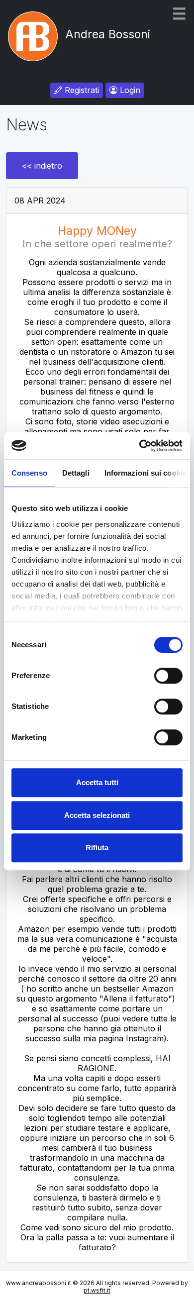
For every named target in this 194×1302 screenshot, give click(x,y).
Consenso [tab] (29, 473)
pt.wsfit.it (97, 1290)
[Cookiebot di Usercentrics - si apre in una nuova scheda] (140, 445)
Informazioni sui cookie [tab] (145, 473)
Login (128, 90)
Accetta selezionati (97, 815)
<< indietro (42, 166)
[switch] (168, 676)
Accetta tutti (97, 782)
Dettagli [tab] (76, 473)
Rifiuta (97, 847)
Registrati (80, 90)
